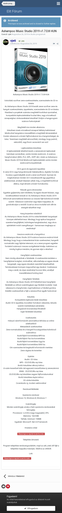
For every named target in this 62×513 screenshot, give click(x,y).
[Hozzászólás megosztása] (57, 44)
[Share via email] (3, 486)
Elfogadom (32, 508)
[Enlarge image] (31, 70)
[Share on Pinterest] (8, 486)
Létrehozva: (23, 43)
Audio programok (38, 34)
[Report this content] (54, 44)
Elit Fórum (14, 11)
